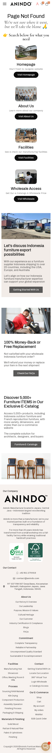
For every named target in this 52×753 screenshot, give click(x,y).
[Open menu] (4, 4)
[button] (45, 746)
